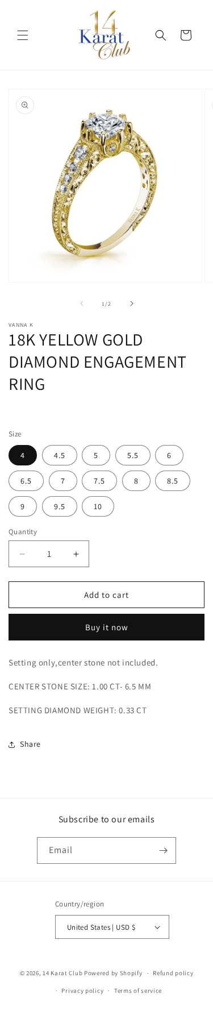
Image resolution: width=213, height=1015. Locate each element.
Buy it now (106, 627)
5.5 (133, 455)
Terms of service (138, 991)
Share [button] (30, 744)
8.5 (172, 481)
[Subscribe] (163, 850)
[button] (22, 35)
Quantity (23, 531)
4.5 (59, 455)
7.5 (99, 481)
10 (98, 506)
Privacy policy (82, 991)
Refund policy (173, 973)
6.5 (26, 481)
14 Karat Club (62, 973)
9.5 (59, 506)
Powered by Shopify (113, 973)
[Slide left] (81, 303)
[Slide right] (131, 303)
